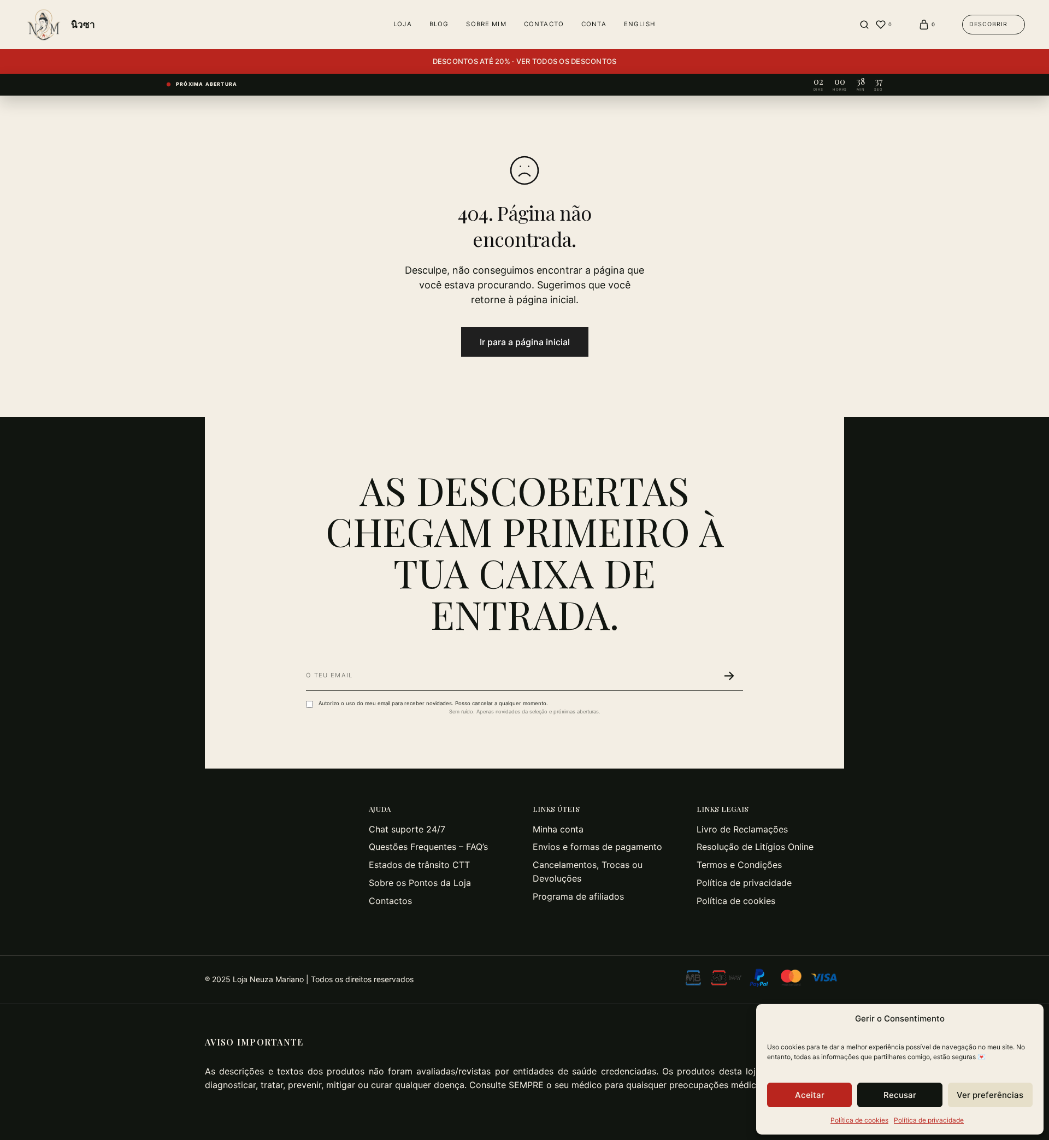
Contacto (544, 24)
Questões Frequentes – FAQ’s (428, 846)
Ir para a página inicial (525, 341)
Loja (402, 24)
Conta (593, 24)
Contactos (390, 900)
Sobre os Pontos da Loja (420, 882)
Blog (439, 24)
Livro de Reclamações (742, 829)
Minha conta (558, 829)
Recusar (899, 1095)
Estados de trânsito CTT (419, 864)
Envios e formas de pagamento (597, 846)
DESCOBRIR (988, 24)
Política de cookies (859, 1120)
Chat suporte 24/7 (407, 829)
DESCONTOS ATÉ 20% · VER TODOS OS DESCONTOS (525, 61)
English (640, 24)
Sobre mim (486, 24)
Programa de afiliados (578, 896)
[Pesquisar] (864, 24)
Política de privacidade (929, 1120)
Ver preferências (990, 1095)
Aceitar (809, 1095)
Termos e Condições (739, 864)
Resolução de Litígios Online (755, 846)
